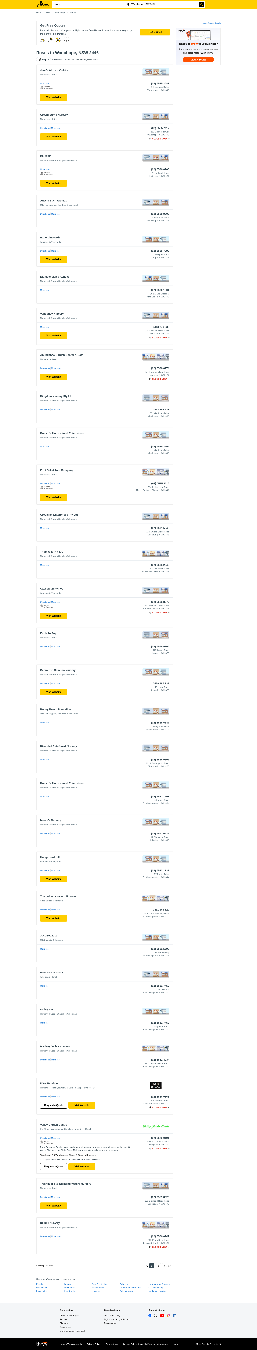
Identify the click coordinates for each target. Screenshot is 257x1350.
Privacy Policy (93, 1344)
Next (166, 1266)
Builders (124, 1284)
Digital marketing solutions (117, 1319)
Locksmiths (41, 1291)
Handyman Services (157, 1291)
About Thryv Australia (71, 1344)
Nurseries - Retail (48, 74)
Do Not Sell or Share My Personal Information (145, 1344)
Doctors (95, 1291)
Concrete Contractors (130, 1287)
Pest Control (70, 1291)
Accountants (98, 1287)
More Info (45, 83)
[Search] (201, 4)
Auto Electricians (100, 1284)
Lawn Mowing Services (159, 1284)
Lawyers (68, 1284)
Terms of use (112, 1344)
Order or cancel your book (72, 1331)
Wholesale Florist (48, 977)
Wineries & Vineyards (50, 242)
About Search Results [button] (212, 23)
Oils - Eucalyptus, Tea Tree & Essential (59, 205)
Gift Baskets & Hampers (51, 901)
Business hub (110, 1323)
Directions (45, 128)
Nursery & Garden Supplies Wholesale (58, 160)
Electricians (41, 1287)
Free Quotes (155, 32)
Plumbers (41, 1284)
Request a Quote (53, 1105)
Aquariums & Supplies (62, 1129)
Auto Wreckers (127, 1291)
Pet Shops (45, 1129)
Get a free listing (112, 1315)
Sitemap (64, 1323)
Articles (63, 1319)
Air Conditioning (155, 1287)
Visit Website (53, 97)
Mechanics (69, 1287)
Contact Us (65, 1327)
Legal (175, 1344)
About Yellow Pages (69, 1315)
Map (44, 59)
